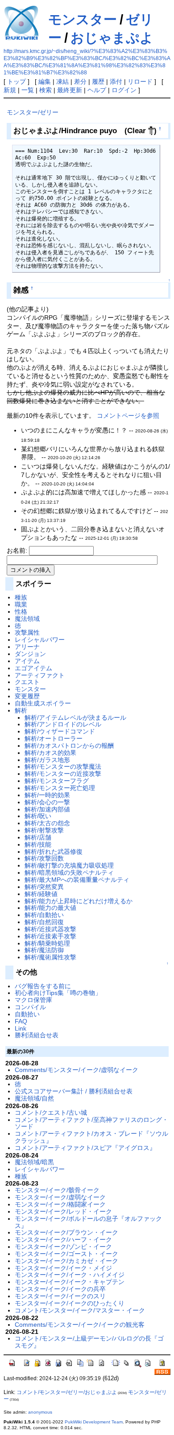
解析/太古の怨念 (47, 823)
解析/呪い (38, 815)
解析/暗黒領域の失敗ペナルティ (69, 872)
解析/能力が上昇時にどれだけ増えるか (79, 901)
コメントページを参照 (128, 415)
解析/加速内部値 (47, 809)
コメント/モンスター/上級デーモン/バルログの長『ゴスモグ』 (89, 1342)
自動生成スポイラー (43, 703)
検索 (45, 90)
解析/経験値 (41, 893)
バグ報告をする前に (43, 986)
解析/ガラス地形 (47, 759)
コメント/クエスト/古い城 (51, 1112)
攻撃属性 (27, 632)
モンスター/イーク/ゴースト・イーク (66, 1253)
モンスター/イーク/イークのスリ (60, 1296)
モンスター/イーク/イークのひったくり (69, 1303)
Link (20, 1028)
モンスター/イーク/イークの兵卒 (60, 1288)
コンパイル (30, 1007)
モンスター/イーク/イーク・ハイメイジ (69, 1274)
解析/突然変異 (44, 886)
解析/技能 (38, 844)
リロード (140, 81)
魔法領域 (27, 618)
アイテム (27, 661)
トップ (16, 81)
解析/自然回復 (44, 921)
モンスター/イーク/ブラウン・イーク (66, 1232)
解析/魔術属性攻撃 (50, 957)
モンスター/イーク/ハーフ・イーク (63, 1239)
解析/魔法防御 (44, 950)
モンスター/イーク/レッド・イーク (63, 1211)
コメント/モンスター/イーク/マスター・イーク (80, 1310)
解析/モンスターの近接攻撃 (63, 773)
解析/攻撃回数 (44, 858)
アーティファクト (40, 675)
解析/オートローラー (54, 738)
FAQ (21, 1021)
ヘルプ (96, 90)
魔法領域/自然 (34, 1098)
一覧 (27, 90)
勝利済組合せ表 (36, 1035)
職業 (21, 604)
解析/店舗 (38, 837)
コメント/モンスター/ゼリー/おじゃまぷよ (67, 1392)
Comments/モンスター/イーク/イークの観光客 (80, 1324)
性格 (21, 611)
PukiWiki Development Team (94, 1421)
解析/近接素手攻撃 (50, 936)
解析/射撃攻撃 (44, 830)
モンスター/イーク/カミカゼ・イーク (66, 1260)
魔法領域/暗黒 (34, 1162)
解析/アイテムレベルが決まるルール (75, 717)
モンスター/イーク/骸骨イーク (57, 1190)
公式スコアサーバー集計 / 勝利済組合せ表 (74, 1091)
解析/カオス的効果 (50, 752)
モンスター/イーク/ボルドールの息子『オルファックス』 (88, 1222)
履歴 (98, 81)
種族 (21, 597)
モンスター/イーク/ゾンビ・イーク (63, 1246)
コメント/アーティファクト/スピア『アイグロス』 (85, 1147)
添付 (116, 81)
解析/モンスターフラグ (57, 780)
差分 (80, 81)
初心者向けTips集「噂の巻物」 (58, 992)
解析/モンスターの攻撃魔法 (63, 766)
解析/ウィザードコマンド (60, 731)
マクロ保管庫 (33, 999)
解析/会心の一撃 (47, 802)
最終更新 (69, 90)
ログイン (124, 90)
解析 (21, 710)
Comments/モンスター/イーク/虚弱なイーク (76, 1069)
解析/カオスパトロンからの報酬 (69, 745)
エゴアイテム (33, 668)
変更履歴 (27, 696)
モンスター (82, 19)
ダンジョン (30, 653)
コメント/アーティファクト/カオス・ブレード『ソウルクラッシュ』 (91, 1137)
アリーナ (27, 646)
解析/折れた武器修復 (54, 851)
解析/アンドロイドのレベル (63, 724)
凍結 (62, 81)
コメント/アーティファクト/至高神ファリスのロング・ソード (91, 1123)
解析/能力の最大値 (50, 907)
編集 (44, 81)
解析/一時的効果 (47, 795)
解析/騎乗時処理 (47, 943)
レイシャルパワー (40, 639)
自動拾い (27, 1014)
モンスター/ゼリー (32, 112)
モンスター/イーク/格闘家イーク (60, 1204)
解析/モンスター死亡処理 (60, 787)
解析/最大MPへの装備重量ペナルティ (77, 879)
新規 (10, 90)
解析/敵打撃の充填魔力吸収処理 (69, 865)
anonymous (40, 1412)
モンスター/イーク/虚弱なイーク (60, 1197)
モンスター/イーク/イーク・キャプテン (69, 1281)
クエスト (27, 681)
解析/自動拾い (44, 914)
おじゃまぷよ (111, 37)
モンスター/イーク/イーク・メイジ (63, 1268)
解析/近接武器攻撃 (50, 929)
